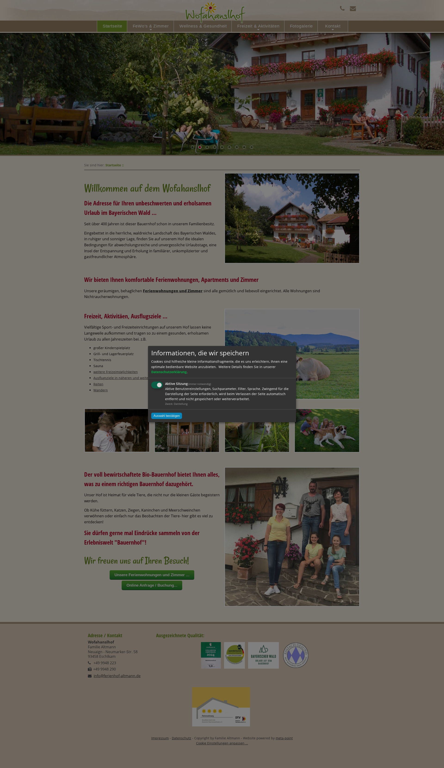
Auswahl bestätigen (167, 416)
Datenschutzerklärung (169, 372)
